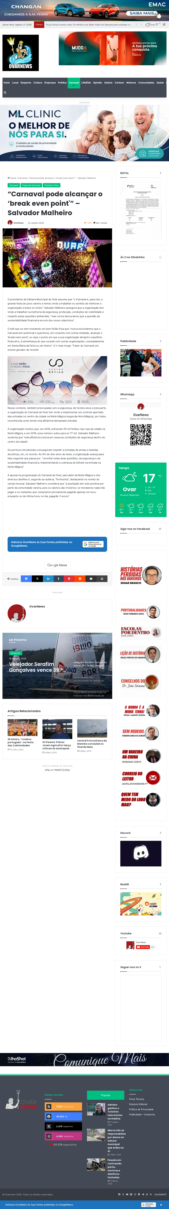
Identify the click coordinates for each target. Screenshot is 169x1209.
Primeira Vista (52, 185)
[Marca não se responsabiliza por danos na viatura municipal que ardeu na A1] (96, 1135)
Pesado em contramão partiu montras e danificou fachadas (115, 1168)
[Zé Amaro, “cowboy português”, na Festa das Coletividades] (22, 727)
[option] (57, 666)
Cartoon (119, 82)
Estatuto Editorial (138, 1104)
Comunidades (146, 82)
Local (15, 82)
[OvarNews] (20, 53)
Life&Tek (86, 82)
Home (13, 178)
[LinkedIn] (48, 578)
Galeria (108, 82)
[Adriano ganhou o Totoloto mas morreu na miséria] (96, 1109)
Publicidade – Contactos (142, 1114)
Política (62, 82)
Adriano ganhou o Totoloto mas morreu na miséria (115, 1111)
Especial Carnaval (31, 185)
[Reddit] (79, 578)
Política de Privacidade (141, 1109)
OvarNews (19, 223)
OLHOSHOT (160, 1194)
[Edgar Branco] (140, 577)
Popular (105, 1095)
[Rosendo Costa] (140, 756)
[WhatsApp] (140, 426)
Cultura (38, 82)
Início (7, 82)
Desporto (26, 82)
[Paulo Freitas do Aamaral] (140, 655)
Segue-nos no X (130, 967)
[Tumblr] (59, 578)
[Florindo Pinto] (140, 800)
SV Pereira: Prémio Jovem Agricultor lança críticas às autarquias (56, 745)
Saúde (160, 82)
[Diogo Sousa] (140, 612)
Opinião (97, 82)
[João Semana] (140, 683)
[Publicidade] (140, 375)
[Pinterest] (69, 578)
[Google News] (57, 565)
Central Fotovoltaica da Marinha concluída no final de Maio (92, 744)
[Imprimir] (102, 578)
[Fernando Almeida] (140, 733)
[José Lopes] (140, 633)
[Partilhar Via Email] (91, 578)
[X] (37, 578)
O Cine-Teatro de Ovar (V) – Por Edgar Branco (69, 24)
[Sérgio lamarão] (140, 710)
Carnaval (74, 82)
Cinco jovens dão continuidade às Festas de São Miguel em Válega (35, 667)
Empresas (50, 82)
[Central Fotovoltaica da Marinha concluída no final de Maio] (92, 728)
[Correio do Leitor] (140, 778)
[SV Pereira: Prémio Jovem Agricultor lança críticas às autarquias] (57, 729)
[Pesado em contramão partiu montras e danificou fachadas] (96, 1164)
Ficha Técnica (136, 1099)
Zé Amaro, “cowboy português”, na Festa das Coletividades (21, 742)
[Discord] (140, 854)
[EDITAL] (140, 210)
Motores (131, 82)
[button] (84, 1204)
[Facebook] (26, 578)
